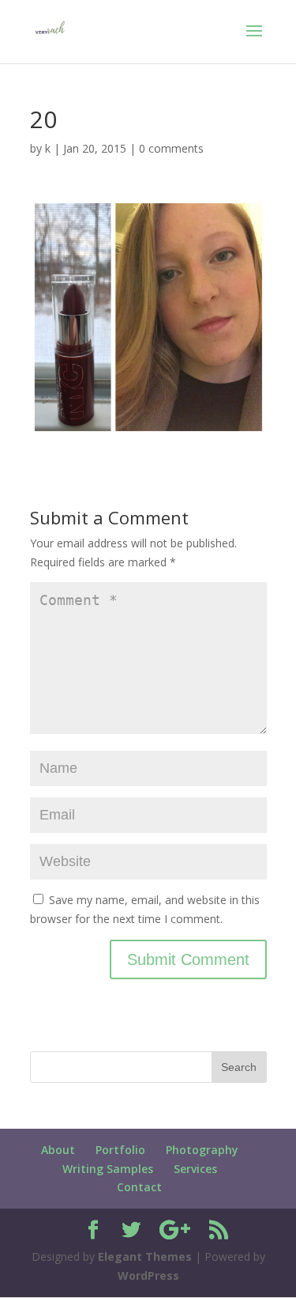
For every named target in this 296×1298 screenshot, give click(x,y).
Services (195, 1168)
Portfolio (120, 1149)
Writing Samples (107, 1168)
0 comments (171, 148)
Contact (139, 1186)
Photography (202, 1149)
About (58, 1149)
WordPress (148, 1275)
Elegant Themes (145, 1256)
